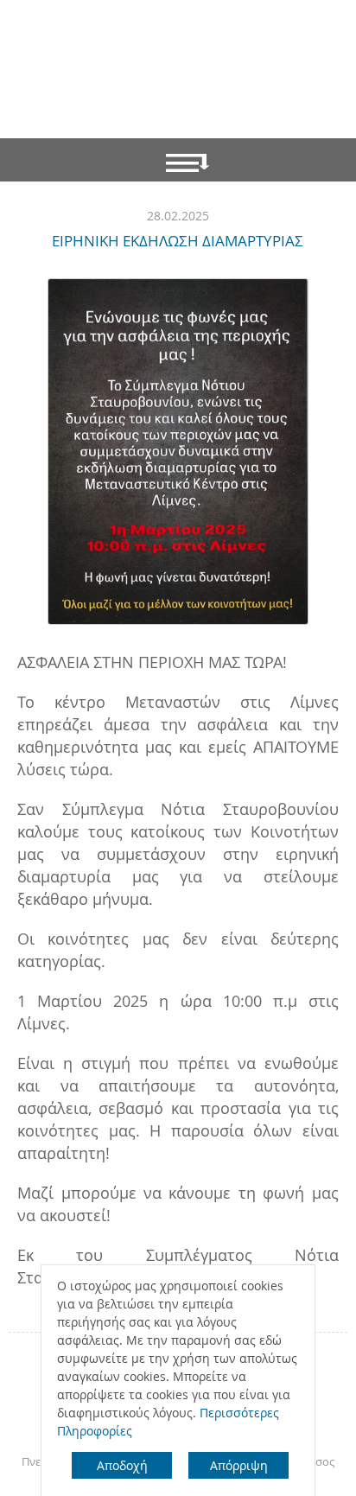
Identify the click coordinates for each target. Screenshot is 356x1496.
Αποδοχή (122, 1465)
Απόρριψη (239, 1465)
